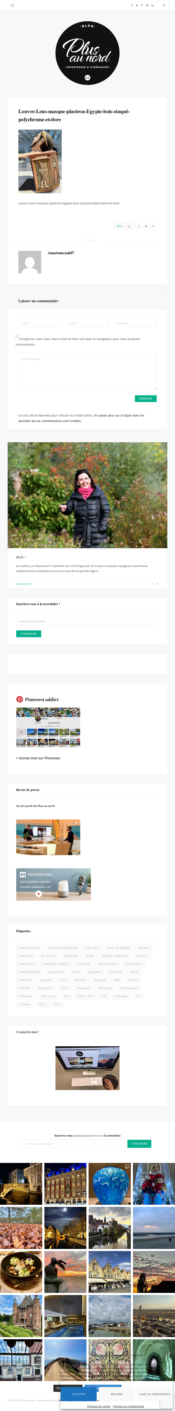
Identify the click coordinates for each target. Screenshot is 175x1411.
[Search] (163, 5)
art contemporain (62, 947)
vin (138, 996)
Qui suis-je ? (24, 583)
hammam (94, 972)
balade (143, 947)
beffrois (26, 956)
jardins (46, 980)
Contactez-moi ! (27, 1031)
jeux (63, 980)
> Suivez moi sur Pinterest (38, 758)
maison (80, 980)
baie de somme (119, 947)
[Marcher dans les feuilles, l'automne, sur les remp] (21, 1228)
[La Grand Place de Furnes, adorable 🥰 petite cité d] (110, 1272)
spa (66, 996)
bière (90, 956)
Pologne (105, 988)
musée (133, 980)
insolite (26, 980)
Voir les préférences (151, 1391)
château (83, 964)
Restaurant (129, 988)
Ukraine (121, 996)
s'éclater (48, 996)
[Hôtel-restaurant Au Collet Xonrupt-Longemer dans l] (21, 1272)
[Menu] (12, 5)
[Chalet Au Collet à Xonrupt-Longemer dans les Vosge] (65, 1316)
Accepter (81, 1391)
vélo (42, 1004)
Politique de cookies (99, 1403)
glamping (55, 972)
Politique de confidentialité (128, 1403)
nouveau (45, 988)
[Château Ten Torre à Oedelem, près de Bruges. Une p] (21, 1316)
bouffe (142, 956)
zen (57, 1004)
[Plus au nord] (87, 53)
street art (85, 996)
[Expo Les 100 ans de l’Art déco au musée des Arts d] (110, 1184)
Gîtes (75, 972)
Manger (100, 980)
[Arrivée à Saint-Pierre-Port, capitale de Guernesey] (110, 1316)
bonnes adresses (115, 956)
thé (104, 996)
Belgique (48, 956)
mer (117, 980)
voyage (25, 1004)
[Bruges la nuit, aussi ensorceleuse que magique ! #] (21, 1184)
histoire (115, 972)
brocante (27, 964)
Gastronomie (30, 972)
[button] (166, 1352)
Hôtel (135, 972)
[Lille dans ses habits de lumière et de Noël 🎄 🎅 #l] (65, 1184)
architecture (30, 947)
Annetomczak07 (61, 253)
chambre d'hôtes (56, 964)
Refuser (115, 1391)
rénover (26, 996)
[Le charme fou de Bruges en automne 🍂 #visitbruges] (110, 1228)
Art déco (92, 947)
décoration (107, 964)
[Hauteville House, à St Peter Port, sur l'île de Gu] (21, 1360)
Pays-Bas (83, 988)
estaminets (133, 964)
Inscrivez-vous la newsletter (87, 1135)
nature (25, 988)
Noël (64, 988)
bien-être (71, 956)
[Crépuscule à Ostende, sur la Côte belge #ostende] (65, 1272)
